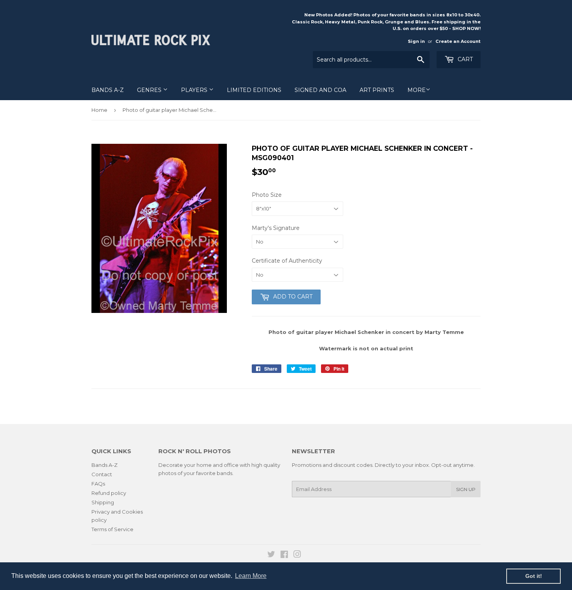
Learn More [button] (251, 575)
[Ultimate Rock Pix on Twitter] (271, 555)
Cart (464, 59)
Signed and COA (320, 90)
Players (195, 90)
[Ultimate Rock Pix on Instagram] (297, 555)
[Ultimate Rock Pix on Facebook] (284, 555)
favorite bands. (214, 473)
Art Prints (377, 90)
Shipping (102, 502)
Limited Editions (254, 90)
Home (99, 110)
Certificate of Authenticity (287, 260)
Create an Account (458, 41)
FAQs (98, 483)
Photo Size (267, 194)
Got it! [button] (533, 576)
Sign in (416, 41)
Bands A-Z (107, 90)
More (416, 90)
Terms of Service (112, 529)
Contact (101, 474)
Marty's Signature (276, 227)
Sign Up (465, 489)
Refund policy (108, 493)
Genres (150, 90)
